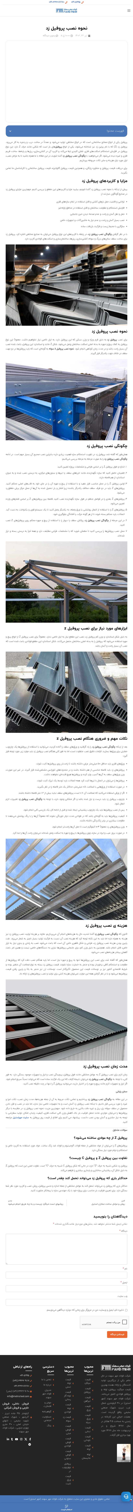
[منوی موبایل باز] (129, 10)
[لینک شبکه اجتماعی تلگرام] (29, 1444)
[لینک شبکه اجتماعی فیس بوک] (30, 1439)
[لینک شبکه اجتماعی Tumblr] (12, 1439)
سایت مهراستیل (21, 1117)
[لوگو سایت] (66, 10)
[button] (10, 131)
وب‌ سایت (122, 1296)
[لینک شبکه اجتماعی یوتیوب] (16, 1439)
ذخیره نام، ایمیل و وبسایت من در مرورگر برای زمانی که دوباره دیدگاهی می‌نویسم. (85, 1310)
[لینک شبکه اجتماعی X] (26, 1439)
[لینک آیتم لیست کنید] (87, 1381)
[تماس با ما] (126, 1496)
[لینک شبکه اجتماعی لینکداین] (8, 1439)
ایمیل (124, 1282)
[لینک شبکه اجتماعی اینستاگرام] (21, 1439)
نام (125, 1268)
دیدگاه (123, 1231)
